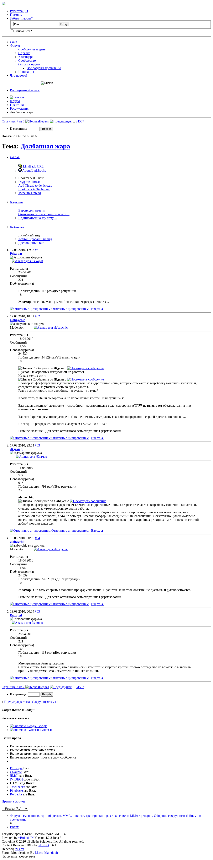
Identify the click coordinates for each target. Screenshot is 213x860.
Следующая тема (44, 701)
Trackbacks (17, 787)
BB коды (16, 768)
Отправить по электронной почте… (43, 214)
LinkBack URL (33, 166)
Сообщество (27, 60)
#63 (37, 445)
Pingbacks (17, 790)
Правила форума (13, 801)
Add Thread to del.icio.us (35, 185)
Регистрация (19, 11)
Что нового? (18, 75)
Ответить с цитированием (70, 309)
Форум (15, 45)
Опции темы (16, 202)
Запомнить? (23, 31)
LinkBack (15, 157)
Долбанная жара (45, 146)
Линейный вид (29, 235)
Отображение (17, 227)
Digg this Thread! (30, 181)
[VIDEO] (16, 779)
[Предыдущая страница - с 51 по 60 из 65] (61, 121)
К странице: (19, 128)
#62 (37, 316)
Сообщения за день (32, 49)
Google (42, 726)
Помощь (16, 14)
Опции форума (29, 64)
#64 (37, 538)
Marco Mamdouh (46, 852)
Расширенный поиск (25, 90)
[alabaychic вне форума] (51, 327)
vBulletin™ (26, 837)
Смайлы (16, 772)
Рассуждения (19, 108)
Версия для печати (31, 210)
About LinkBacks (34, 170)
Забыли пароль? (21, 18)
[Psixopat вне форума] (27, 261)
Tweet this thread (29, 193)
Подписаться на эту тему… (37, 218)
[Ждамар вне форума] (31, 456)
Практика (17, 104)
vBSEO (43, 845)
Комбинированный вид (35, 239)
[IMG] (14, 775)
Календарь (25, 57)
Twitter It (46, 730)
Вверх (97, 309)
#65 (37, 611)
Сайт (13, 42)
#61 (37, 250)
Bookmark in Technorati (34, 189)
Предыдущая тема (17, 701)
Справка (24, 53)
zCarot (19, 849)
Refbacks (16, 794)
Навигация (26, 71)
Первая (44, 121)
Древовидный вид (31, 243)
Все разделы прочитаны (44, 68)
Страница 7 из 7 (13, 121)
